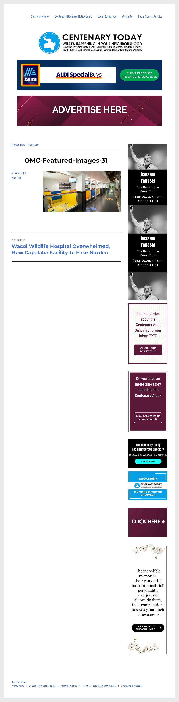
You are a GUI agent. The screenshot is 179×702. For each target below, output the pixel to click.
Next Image (33, 144)
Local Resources (107, 16)
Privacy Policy (18, 685)
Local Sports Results (150, 16)
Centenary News (40, 16)
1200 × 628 (17, 178)
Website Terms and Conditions (42, 685)
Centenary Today (19, 682)
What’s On (127, 16)
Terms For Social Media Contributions (99, 685)
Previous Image (18, 144)
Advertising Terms (69, 685)
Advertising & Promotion (132, 685)
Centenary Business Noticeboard (73, 16)
